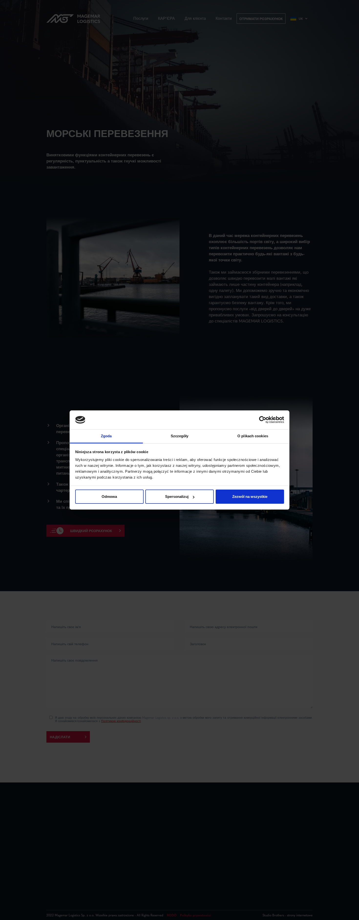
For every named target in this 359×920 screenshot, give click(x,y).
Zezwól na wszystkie (249, 496)
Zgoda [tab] (106, 436)
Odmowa (109, 496)
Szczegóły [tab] (180, 436)
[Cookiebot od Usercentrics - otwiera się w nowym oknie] (262, 420)
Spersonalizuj (177, 496)
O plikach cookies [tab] (252, 436)
